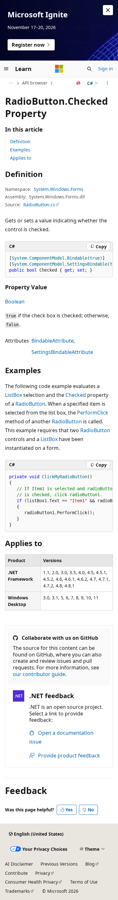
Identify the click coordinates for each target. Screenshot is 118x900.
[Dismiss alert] (108, 10)
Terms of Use (84, 882)
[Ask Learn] (78, 83)
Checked (75, 394)
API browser (35, 83)
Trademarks (17, 891)
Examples (20, 150)
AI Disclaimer (19, 864)
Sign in (105, 69)
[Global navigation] (6, 68)
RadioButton (30, 403)
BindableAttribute (52, 340)
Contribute (16, 873)
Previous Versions (59, 864)
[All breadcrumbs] (10, 83)
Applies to (20, 158)
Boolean (15, 301)
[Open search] (89, 68)
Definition (20, 141)
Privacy (42, 873)
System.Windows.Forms (58, 189)
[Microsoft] (59, 69)
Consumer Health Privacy (31, 882)
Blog (90, 864)
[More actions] (107, 83)
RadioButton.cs (39, 205)
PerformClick (92, 412)
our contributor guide (39, 674)
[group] (59, 264)
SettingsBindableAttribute (62, 352)
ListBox (13, 394)
